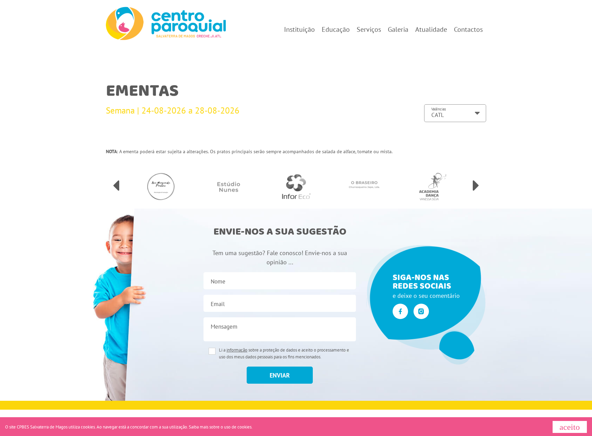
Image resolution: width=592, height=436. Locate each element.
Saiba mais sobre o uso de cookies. (220, 427)
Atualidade (431, 29)
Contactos (468, 29)
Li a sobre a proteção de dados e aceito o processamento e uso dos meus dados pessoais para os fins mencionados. (284, 353)
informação (236, 350)
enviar (280, 375)
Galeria (398, 29)
